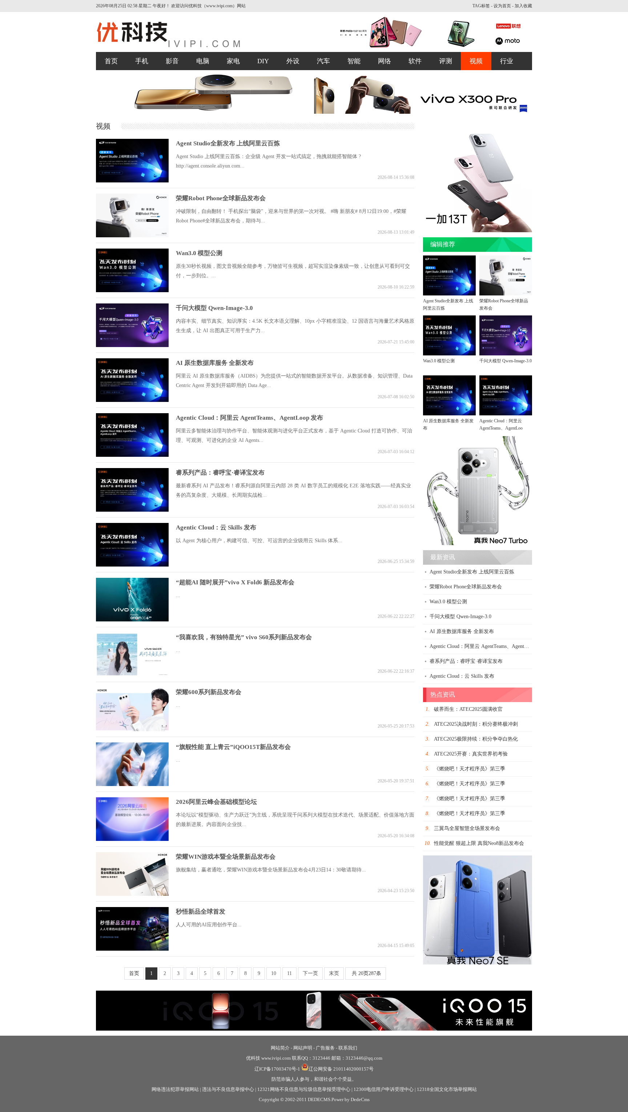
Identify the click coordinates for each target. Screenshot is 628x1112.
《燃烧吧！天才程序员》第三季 (469, 768)
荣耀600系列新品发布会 (208, 692)
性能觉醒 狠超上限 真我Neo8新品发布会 (479, 843)
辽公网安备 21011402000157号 (341, 1069)
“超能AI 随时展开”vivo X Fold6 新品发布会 (235, 582)
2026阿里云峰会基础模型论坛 (216, 801)
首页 (111, 61)
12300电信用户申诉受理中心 (384, 1089)
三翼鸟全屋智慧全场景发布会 (467, 828)
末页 (334, 973)
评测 (445, 61)
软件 (415, 61)
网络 (384, 61)
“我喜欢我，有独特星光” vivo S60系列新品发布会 (244, 637)
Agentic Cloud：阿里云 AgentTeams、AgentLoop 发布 (249, 417)
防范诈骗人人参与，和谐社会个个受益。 (314, 1079)
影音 (172, 61)
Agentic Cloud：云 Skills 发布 (216, 527)
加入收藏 (523, 5)
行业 (506, 61)
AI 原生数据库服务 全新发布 (215, 362)
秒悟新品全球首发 (200, 911)
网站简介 (280, 1048)
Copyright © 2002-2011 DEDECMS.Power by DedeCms (314, 1099)
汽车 (323, 61)
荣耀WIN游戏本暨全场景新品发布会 (225, 856)
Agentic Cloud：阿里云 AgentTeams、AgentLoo (501, 424)
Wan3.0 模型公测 (199, 253)
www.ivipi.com (276, 1058)
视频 (476, 61)
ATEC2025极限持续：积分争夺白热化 (476, 739)
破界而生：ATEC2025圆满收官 (468, 709)
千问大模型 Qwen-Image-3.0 (214, 308)
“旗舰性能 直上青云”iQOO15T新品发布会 (233, 747)
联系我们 (347, 1048)
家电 (233, 61)
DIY (263, 61)
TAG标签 (481, 5)
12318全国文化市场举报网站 (447, 1089)
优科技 (253, 1058)
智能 (354, 61)
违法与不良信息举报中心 (228, 1089)
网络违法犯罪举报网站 (175, 1089)
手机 (141, 61)
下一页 (310, 973)
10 (273, 973)
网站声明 (302, 1048)
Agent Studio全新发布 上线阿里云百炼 (228, 143)
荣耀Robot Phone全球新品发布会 (221, 198)
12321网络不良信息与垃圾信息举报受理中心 (303, 1089)
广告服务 (325, 1048)
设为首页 (502, 5)
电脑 (202, 61)
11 (289, 973)
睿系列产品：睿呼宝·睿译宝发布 (220, 472)
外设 (292, 61)
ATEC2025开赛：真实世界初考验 (471, 754)
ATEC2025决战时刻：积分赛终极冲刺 (476, 724)
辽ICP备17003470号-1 (277, 1069)
